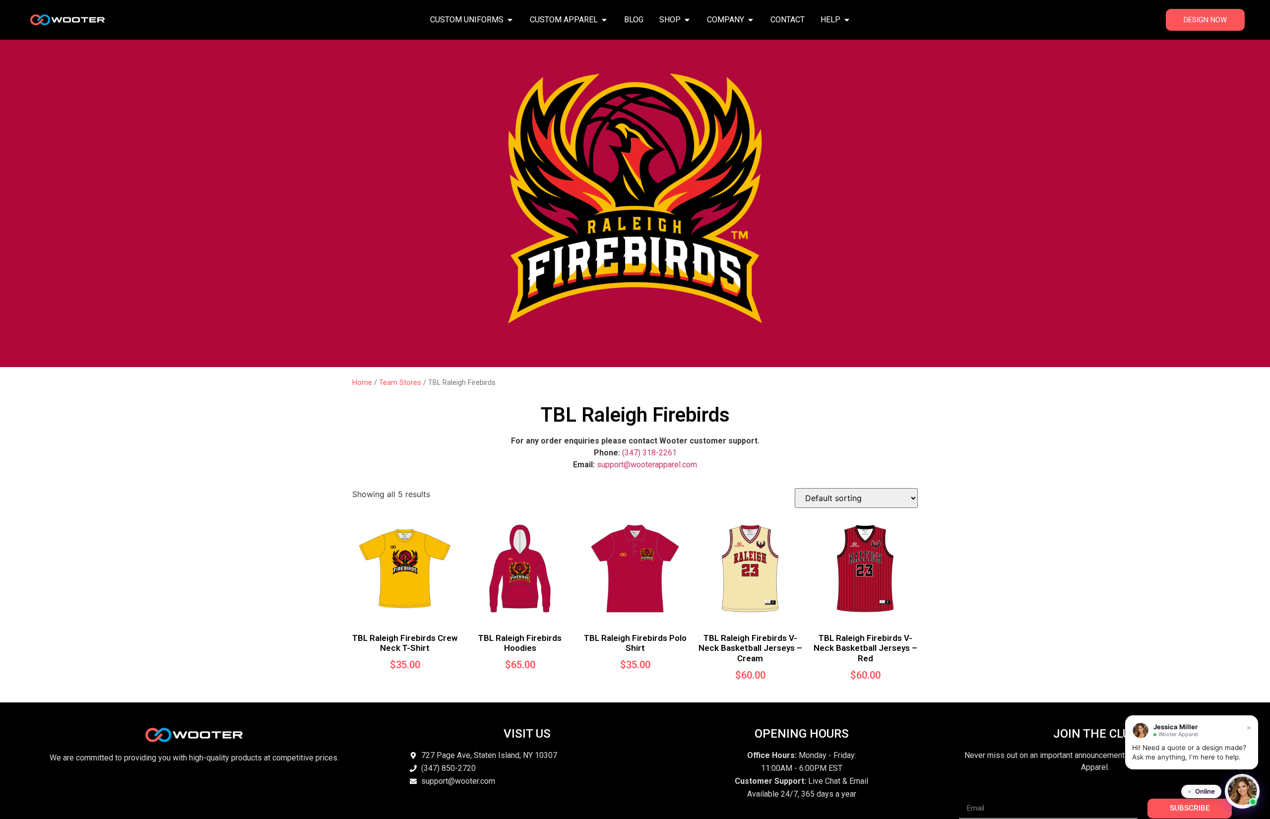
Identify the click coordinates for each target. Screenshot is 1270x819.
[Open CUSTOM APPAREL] (604, 20)
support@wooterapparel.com (647, 464)
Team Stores (400, 382)
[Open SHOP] (687, 20)
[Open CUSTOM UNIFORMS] (510, 20)
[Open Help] (847, 20)
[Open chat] (1242, 791)
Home (362, 382)
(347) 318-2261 (649, 452)
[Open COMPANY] (751, 20)
